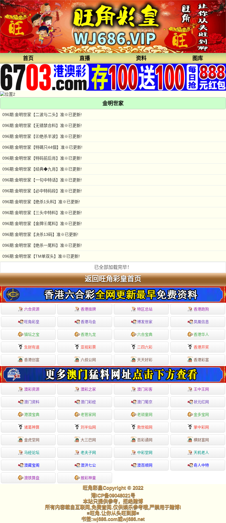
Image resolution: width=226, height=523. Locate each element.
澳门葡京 (144, 402)
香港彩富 (201, 360)
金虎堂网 (31, 440)
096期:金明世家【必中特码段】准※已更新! (42, 190)
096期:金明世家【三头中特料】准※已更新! (42, 212)
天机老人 (201, 452)
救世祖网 (144, 427)
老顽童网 (144, 414)
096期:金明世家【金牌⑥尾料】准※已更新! (42, 223)
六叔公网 (88, 360)
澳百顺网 (144, 465)
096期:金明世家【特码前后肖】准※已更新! (42, 158)
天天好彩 (144, 360)
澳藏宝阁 (31, 465)
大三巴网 (88, 440)
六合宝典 (144, 334)
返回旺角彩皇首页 (113, 279)
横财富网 (201, 440)
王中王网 (201, 389)
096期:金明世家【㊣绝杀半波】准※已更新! (42, 136)
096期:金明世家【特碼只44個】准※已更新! (42, 147)
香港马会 (88, 322)
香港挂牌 (88, 309)
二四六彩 (144, 347)
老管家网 (88, 414)
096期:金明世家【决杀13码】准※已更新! (40, 234)
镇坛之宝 (31, 334)
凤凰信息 (201, 322)
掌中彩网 (201, 427)
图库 (197, 58)
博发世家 (144, 322)
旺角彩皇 (31, 322)
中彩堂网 (144, 452)
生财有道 (31, 347)
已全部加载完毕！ (113, 267)
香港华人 (201, 334)
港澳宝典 (31, 414)
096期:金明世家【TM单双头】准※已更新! (41, 256)
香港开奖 (201, 347)
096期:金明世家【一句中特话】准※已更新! (42, 180)
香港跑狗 (201, 309)
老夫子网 (88, 452)
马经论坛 (31, 452)
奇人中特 (201, 465)
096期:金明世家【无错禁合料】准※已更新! (42, 125)
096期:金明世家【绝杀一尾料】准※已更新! (42, 245)
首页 (28, 58)
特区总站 (144, 309)
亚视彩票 (88, 347)
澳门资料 (31, 402)
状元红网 (201, 402)
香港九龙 (88, 334)
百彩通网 (144, 440)
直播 (84, 58)
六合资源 (31, 309)
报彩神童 (88, 478)
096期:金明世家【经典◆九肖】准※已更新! (42, 169)
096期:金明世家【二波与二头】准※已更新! (42, 114)
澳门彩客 (144, 389)
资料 (141, 58)
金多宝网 (201, 414)
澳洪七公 (88, 465)
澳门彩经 (88, 402)
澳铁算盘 (31, 478)
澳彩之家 (88, 389)
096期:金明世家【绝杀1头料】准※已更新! (41, 201)
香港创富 (31, 360)
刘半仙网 (88, 427)
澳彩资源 (31, 389)
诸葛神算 (31, 427)
